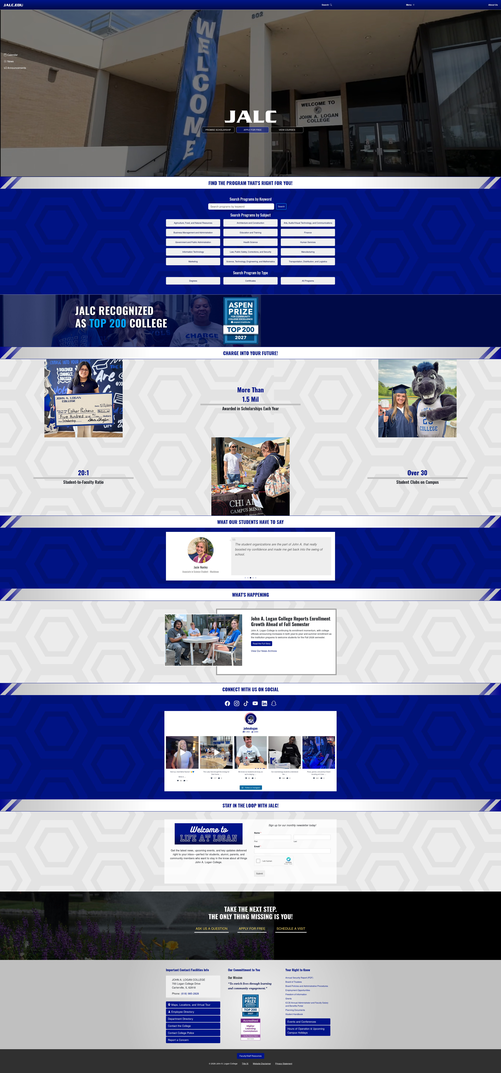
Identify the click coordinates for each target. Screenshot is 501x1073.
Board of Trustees (293, 981)
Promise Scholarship (218, 129)
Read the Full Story (261, 643)
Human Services (308, 242)
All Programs (308, 280)
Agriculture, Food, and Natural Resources (193, 222)
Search (325, 4)
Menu (409, 4)
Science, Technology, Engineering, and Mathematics (250, 261)
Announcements (16, 68)
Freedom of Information (296, 994)
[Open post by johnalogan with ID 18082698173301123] (216, 752)
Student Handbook (294, 1014)
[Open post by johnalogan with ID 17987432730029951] (284, 752)
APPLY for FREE (252, 928)
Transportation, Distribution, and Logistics (308, 261)
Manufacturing (308, 251)
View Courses (287, 129)
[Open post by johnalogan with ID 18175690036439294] (182, 752)
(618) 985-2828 (190, 993)
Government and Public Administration (193, 242)
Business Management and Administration (193, 232)
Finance (308, 232)
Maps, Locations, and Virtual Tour (190, 1005)
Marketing (193, 261)
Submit (259, 873)
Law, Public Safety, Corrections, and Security (250, 251)
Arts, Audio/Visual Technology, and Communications (308, 222)
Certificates (250, 280)
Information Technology (193, 251)
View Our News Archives (264, 650)
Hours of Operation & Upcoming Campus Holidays (305, 1030)
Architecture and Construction (250, 222)
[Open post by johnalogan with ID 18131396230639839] (318, 752)
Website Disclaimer (262, 1063)
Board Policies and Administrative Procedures (306, 985)
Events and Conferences (301, 1021)
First (256, 841)
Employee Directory (182, 1012)
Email (257, 846)
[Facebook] (227, 703)
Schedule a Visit (291, 928)
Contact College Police (181, 1033)
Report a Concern (178, 1040)
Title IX (245, 1063)
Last (295, 841)
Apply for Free (253, 129)
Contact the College (179, 1026)
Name (257, 833)
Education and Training (250, 232)
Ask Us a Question (211, 928)
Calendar (12, 55)
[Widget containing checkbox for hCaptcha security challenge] (274, 861)
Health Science (250, 242)
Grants (288, 998)
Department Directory (180, 1019)
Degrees (193, 280)
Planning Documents (295, 1009)
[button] (245, 577)
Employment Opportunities (297, 990)
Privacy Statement (283, 1063)
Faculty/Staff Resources (251, 1055)
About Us (493, 4)
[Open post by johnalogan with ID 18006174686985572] (250, 752)
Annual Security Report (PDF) (299, 977)
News (10, 61)
